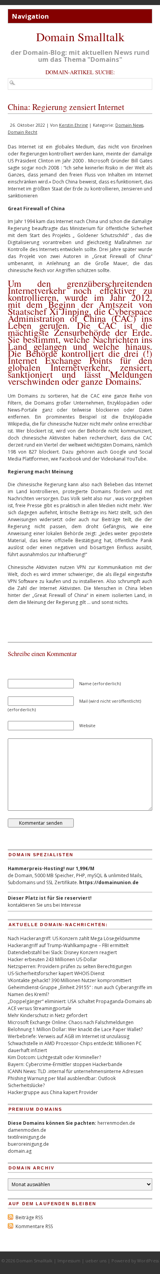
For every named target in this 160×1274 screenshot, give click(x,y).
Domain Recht (22, 132)
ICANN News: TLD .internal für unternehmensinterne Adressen (75, 1071)
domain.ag (19, 1151)
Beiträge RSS (29, 1217)
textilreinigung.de (27, 1137)
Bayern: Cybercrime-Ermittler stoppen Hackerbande (65, 1064)
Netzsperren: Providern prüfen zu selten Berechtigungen (70, 966)
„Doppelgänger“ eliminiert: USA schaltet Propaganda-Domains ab (80, 1001)
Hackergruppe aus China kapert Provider (53, 1092)
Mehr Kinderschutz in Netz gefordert (47, 1015)
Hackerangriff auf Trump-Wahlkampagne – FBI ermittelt (68, 945)
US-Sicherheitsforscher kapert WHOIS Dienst (56, 973)
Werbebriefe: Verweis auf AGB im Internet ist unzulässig (68, 1036)
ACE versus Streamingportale (39, 1008)
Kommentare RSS (34, 1226)
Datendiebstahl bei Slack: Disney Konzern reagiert (62, 952)
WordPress (148, 1261)
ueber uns (95, 1261)
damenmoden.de (27, 1130)
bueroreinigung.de (28, 1144)
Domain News (129, 125)
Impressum (68, 1261)
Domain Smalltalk (80, 37)
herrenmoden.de (116, 1123)
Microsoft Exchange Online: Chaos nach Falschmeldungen (71, 1022)
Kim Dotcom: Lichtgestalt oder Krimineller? (54, 1057)
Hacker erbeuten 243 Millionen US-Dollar (52, 959)
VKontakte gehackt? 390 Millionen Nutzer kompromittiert (69, 980)
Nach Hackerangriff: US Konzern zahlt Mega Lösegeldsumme (74, 938)
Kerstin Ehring (73, 125)
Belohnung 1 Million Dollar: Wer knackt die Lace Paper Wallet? (75, 1029)
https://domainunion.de (109, 882)
